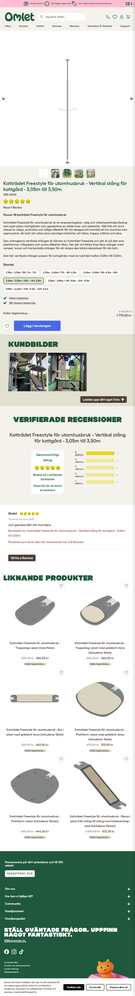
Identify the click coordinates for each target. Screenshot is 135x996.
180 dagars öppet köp (61, 3)
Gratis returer (36, 3)
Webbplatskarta (11, 972)
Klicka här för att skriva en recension (47, 487)
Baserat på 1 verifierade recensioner (47, 476)
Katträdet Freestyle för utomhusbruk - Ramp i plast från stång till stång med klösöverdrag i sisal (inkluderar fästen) (100, 821)
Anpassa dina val (118, 987)
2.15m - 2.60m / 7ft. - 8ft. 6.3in (60, 272)
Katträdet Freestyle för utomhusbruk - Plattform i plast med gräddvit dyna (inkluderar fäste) (100, 734)
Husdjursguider (15, 918)
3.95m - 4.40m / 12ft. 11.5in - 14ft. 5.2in (27, 289)
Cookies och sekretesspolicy (17, 965)
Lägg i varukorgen (37, 326)
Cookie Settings (11, 969)
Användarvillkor (11, 962)
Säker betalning (18, 298)
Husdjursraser (14, 911)
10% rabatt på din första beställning (94, 3)
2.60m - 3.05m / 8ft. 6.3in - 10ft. (100, 272)
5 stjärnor (79, 453)
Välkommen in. (15, 940)
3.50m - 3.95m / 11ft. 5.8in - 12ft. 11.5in (69, 280)
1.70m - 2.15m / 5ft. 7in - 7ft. (21, 272)
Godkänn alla (74, 987)
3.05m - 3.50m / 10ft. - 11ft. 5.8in (23, 280)
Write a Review (22, 558)
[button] (3, 99)
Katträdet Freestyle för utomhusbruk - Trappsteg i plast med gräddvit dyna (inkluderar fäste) (100, 647)
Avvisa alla (95, 987)
